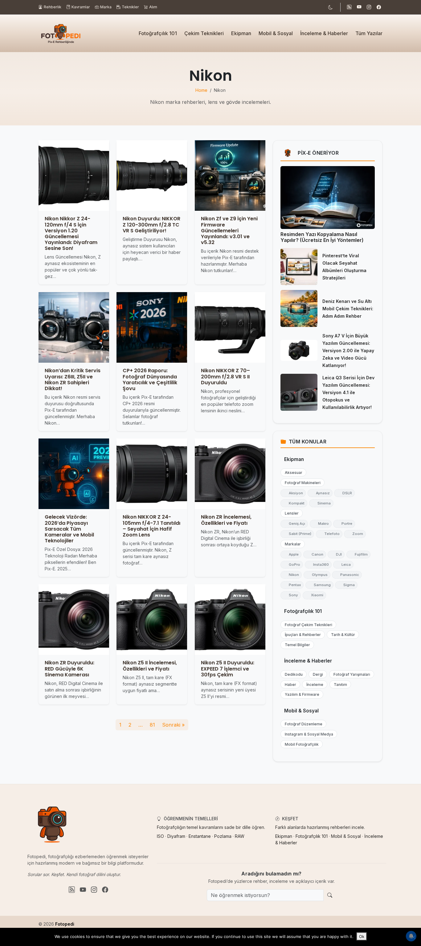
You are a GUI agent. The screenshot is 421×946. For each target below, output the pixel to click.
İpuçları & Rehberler (301, 634)
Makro (321, 523)
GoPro (291, 564)
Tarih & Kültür (341, 634)
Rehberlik (52, 7)
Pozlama (222, 836)
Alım (153, 7)
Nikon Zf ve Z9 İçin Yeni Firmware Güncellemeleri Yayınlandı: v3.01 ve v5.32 (229, 230)
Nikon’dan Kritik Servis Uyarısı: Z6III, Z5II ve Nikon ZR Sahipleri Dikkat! (72, 379)
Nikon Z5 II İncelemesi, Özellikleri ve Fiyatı (150, 665)
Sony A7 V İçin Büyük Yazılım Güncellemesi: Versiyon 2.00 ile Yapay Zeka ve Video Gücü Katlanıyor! (348, 350)
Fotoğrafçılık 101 (158, 33)
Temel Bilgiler (296, 644)
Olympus (317, 575)
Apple (291, 554)
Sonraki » (173, 725)
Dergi (316, 674)
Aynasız (320, 493)
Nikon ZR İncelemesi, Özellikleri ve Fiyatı (226, 519)
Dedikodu (292, 674)
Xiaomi (314, 595)
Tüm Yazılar (368, 33)
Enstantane (200, 836)
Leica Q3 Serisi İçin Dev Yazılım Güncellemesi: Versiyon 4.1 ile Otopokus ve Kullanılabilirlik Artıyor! (348, 392)
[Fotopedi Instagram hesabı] (369, 7)
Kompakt (294, 503)
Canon (314, 554)
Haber (289, 684)
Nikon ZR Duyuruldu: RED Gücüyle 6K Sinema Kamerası (69, 668)
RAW (239, 836)
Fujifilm (358, 554)
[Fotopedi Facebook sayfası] (378, 7)
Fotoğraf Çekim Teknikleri (307, 624)
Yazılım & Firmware (300, 694)
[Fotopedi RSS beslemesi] (349, 7)
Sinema (321, 503)
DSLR (344, 493)
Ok (361, 936)
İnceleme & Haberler (324, 33)
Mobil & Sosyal (276, 33)
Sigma (346, 585)
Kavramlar (81, 7)
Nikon (291, 575)
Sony (290, 595)
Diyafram (176, 836)
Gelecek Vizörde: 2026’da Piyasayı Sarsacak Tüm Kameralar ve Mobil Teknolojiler (69, 528)
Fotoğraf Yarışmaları (350, 674)
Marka (106, 7)
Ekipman (241, 33)
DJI (336, 554)
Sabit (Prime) (297, 534)
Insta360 (318, 564)
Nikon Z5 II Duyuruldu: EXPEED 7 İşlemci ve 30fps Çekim (227, 668)
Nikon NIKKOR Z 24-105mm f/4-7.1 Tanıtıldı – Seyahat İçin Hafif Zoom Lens (151, 525)
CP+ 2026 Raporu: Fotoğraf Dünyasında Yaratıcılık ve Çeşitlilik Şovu (150, 379)
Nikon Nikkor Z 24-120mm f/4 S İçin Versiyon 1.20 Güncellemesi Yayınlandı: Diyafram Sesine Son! (71, 233)
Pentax (292, 585)
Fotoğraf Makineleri (301, 482)
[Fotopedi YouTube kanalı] (359, 7)
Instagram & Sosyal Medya (307, 734)
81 (152, 725)
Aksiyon (293, 493)
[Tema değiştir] (330, 7)
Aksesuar (292, 472)
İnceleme (313, 684)
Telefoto (329, 534)
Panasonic (347, 575)
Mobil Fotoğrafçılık (300, 744)
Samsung (319, 585)
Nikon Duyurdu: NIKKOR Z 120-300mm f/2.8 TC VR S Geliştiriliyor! (151, 224)
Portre (344, 523)
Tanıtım (339, 684)
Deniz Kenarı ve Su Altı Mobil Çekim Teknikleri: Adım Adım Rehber (347, 309)
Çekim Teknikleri (204, 33)
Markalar (291, 544)
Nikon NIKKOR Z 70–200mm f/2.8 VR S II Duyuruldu (225, 376)
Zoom (355, 534)
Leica (343, 564)
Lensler (290, 513)
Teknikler (130, 7)
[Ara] (329, 895)
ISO (160, 836)
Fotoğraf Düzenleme (302, 724)
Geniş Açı (294, 523)
